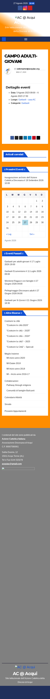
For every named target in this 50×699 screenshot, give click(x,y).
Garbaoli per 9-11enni (15, 300)
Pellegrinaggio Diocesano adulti (20, 291)
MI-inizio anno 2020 (16, 358)
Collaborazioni (11, 381)
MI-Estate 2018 (14, 363)
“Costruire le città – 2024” (18, 336)
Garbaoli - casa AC (27, 100)
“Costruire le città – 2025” (18, 331)
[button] (46, 39)
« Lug (8, 234)
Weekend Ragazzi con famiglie (19, 281)
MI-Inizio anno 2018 (16, 369)
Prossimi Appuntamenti (15, 411)
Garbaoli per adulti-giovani (17, 261)
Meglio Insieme (12, 354)
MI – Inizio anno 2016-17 (18, 374)
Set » (32, 234)
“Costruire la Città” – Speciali (20, 347)
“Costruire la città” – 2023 (18, 341)
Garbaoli (25, 103)
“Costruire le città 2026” (17, 325)
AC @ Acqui (25, 22)
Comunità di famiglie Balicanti (20, 390)
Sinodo (8, 404)
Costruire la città (12, 321)
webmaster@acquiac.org (28, 69)
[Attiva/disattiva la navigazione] (26, 39)
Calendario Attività (13, 397)
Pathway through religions (19, 385)
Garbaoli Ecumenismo (15, 271)
